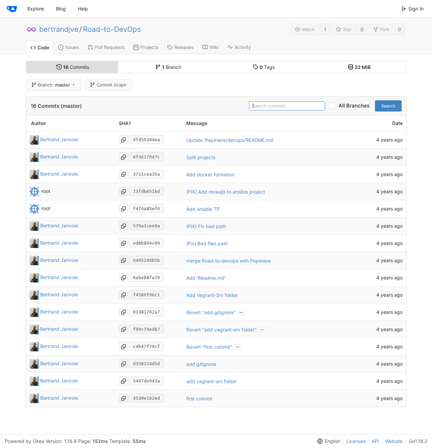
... (241, 312)
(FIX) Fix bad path (206, 226)
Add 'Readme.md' (205, 278)
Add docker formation (210, 174)
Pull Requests (110, 47)
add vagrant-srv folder (211, 381)
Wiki (214, 47)
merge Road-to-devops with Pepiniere (228, 261)
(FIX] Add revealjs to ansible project (225, 192)
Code (43, 47)
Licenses (356, 441)
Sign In (416, 8)
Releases (184, 47)
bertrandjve (58, 29)
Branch (171, 67)
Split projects (200, 157)
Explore (35, 8)
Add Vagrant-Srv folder (212, 295)
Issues (72, 47)
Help (83, 8)
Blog (61, 8)
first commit (199, 398)
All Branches (356, 105)
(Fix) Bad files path (207, 243)
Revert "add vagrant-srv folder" (221, 329)
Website (394, 441)
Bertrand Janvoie (59, 139)
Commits (76, 67)
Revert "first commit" (209, 347)
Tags (267, 67)
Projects (149, 47)
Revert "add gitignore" (211, 312)
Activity (243, 47)
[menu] (327, 441)
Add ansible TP (203, 209)
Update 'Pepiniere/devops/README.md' (230, 140)
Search (388, 105)
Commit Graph (112, 85)
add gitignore (201, 364)
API (375, 441)
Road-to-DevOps (112, 29)
